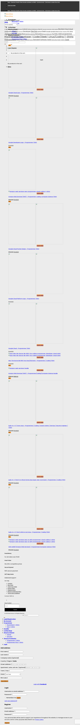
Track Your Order (11, 5)
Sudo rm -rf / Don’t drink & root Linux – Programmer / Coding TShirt (29, 532)
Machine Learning (30, 34)
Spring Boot (55, 39)
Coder (15, 31)
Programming (10, 39)
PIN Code (4, 678)
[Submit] (11, 44)
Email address (10, 711)
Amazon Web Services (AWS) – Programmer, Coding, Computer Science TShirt (32, 197)
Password (8, 694)
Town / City (5, 671)
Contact (10, 583)
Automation (49, 29)
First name (5, 651)
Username (8, 708)
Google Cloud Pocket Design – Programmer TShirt (23, 249)
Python (18, 39)
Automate (44, 29)
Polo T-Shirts (11, 627)
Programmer (8, 623)
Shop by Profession (10, 638)
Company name (10, 658)
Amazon (8, 29)
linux (23, 34)
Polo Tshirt (58, 34)
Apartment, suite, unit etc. (13, 667)
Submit (15, 609)
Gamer (9, 635)
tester (59, 39)
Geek (44, 31)
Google (48, 31)
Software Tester (46, 40)
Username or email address (14, 691)
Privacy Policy (11, 588)
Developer (27, 31)
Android (24, 29)
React (22, 40)
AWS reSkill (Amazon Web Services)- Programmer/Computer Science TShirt (32, 547)
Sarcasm (36, 39)
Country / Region (7, 661)
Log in (18, 697)
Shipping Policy (12, 590)
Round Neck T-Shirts (17, 21)
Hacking (65, 31)
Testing (63, 39)
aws (53, 29)
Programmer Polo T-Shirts (15, 642)
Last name (5, 655)
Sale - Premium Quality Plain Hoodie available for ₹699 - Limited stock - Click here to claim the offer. (34, 2)
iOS (68, 31)
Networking (39, 34)
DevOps (34, 31)
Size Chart (10, 585)
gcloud (40, 31)
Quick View (40, 89)
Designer (20, 31)
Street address (6, 664)
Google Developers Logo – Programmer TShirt (22, 142)
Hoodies (6, 629)
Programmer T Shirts (13, 640)
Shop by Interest (9, 633)
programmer (67, 34)
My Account (7, 621)
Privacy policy (39, 719)
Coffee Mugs (11, 27)
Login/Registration (10, 619)
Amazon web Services (16, 29)
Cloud (67, 29)
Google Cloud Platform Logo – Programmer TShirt (23, 299)
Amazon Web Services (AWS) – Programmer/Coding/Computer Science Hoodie (33, 373)
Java (71, 31)
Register (7, 722)
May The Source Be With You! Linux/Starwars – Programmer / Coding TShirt (31, 361)
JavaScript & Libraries (13, 34)
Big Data (61, 29)
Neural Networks (47, 34)
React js (27, 40)
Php (53, 34)
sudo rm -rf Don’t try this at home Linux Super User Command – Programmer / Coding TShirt (36, 480)
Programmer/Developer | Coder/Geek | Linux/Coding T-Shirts (39, 36)
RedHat (31, 39)
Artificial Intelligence (33, 29)
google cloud (54, 31)
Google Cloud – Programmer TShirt (19, 348)
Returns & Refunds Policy (14, 591)
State (3, 674)
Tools (67, 39)
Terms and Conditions (14, 593)
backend (56, 29)
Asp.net (40, 29)
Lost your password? (11, 701)
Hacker (60, 31)
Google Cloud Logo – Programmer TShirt (20, 93)
